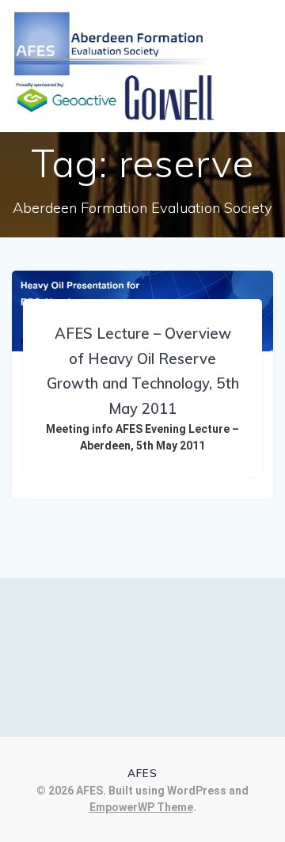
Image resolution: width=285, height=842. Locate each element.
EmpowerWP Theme (141, 807)
